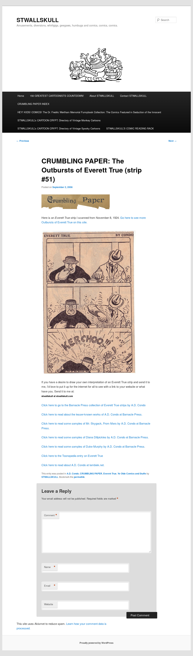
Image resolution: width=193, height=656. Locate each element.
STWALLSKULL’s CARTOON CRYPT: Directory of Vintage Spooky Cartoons (59, 128)
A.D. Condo (73, 473)
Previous (23, 140)
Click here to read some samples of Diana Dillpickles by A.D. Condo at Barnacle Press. (95, 437)
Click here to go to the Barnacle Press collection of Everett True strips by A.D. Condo (93, 405)
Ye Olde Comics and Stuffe (132, 473)
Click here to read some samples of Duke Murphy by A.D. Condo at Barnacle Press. (93, 446)
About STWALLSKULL (102, 95)
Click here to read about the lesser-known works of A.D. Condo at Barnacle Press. (91, 414)
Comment (50, 515)
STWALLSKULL (38, 20)
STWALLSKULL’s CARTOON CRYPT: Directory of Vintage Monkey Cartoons (59, 120)
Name (49, 567)
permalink (79, 477)
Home (21, 95)
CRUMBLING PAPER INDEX (33, 104)
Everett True (109, 473)
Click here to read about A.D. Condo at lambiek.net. (72, 465)
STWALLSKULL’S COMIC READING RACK (130, 128)
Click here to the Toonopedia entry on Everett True (72, 456)
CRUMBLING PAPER (91, 473)
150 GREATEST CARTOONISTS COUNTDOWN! (57, 95)
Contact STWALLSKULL (133, 95)
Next (172, 140)
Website (48, 604)
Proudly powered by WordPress (96, 642)
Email (49, 586)
